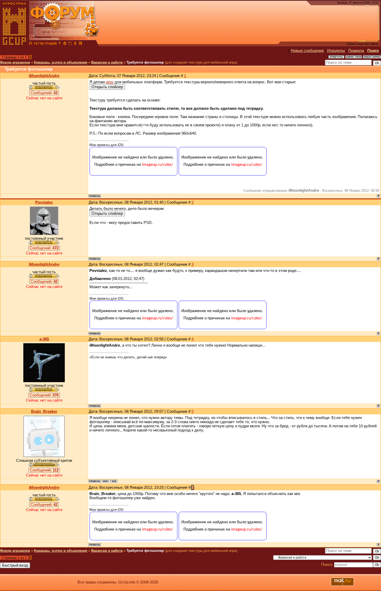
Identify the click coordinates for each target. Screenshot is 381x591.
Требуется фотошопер (145, 62)
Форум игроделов (15, 62)
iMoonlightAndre (44, 76)
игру (110, 82)
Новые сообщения (307, 51)
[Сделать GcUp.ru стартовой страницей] (64, 44)
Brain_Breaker (44, 411)
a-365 (44, 339)
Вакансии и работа (107, 62)
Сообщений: (44, 93)
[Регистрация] (45, 44)
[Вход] (59, 44)
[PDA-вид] (75, 44)
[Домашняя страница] (105, 481)
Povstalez (44, 202)
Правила (356, 51)
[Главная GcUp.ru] (14, 44)
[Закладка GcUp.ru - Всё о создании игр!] (70, 44)
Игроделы (336, 51)
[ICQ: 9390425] (113, 481)
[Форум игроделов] (30, 44)
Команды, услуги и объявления (60, 62)
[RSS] (80, 44)
